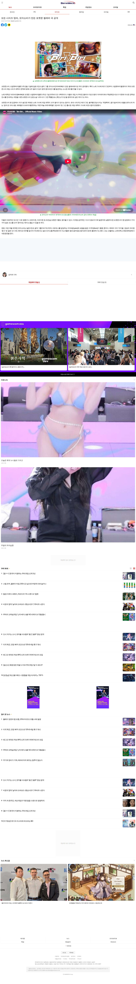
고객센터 (79, 956)
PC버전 (71, 952)
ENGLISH (130, 25)
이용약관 (57, 956)
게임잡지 (68, 942)
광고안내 (73, 956)
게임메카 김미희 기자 (16, 21)
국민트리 (113, 942)
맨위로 (69, 946)
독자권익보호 (72, 958)
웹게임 (81, 12)
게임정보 (88, 7)
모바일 (115, 7)
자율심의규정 (58, 958)
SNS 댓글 (102, 282)
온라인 (12, 12)
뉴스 (10, 7)
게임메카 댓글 (34, 282)
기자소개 (79, 958)
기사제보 (65, 958)
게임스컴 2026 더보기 (67, 374)
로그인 (64, 952)
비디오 (57, 12)
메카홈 (23, 938)
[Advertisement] (68, 33)
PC (35, 12)
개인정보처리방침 (65, 956)
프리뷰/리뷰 (37, 7)
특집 (64, 7)
